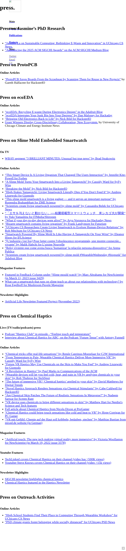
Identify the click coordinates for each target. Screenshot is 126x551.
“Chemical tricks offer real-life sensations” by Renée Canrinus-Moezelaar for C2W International (64, 353)
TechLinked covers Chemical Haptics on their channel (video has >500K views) (54, 459)
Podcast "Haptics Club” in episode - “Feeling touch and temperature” (48, 334)
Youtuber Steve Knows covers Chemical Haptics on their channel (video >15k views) (58, 462)
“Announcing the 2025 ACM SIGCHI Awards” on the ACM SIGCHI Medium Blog (57, 50)
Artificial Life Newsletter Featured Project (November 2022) (42, 301)
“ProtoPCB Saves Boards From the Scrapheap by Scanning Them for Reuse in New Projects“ (63, 79)
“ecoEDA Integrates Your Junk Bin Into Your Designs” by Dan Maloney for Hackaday (58, 115)
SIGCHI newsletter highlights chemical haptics (34, 479)
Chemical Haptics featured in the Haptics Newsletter (37, 482)
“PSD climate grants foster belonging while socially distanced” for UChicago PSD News (60, 522)
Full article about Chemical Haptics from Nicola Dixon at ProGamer (47, 409)
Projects (13, 42)
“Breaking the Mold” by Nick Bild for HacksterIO (36, 188)
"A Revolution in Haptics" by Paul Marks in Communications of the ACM (51, 371)
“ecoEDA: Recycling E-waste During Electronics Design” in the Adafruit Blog (54, 111)
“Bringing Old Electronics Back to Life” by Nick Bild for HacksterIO (48, 118)
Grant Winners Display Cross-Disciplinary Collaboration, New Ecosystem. (51, 122)
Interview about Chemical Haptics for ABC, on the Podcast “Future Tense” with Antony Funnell (64, 337)
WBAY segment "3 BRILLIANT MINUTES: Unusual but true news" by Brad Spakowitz (60, 158)
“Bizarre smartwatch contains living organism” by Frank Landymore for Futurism (55, 223)
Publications (15, 35)
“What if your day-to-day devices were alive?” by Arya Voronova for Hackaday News (58, 220)
